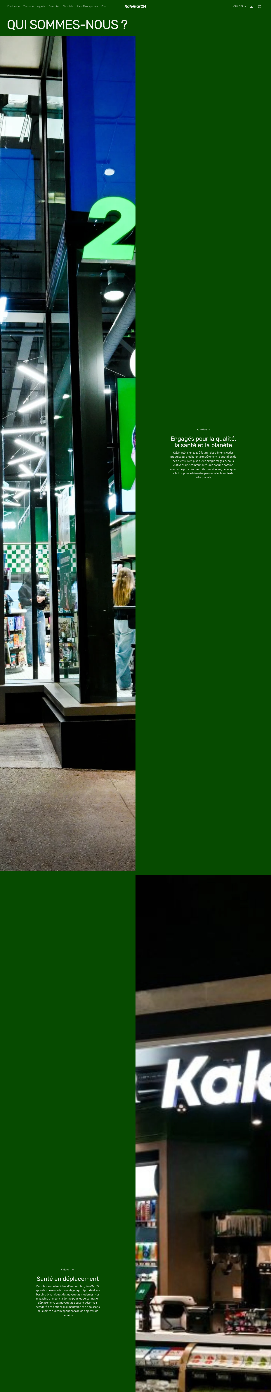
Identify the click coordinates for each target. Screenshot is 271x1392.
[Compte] (251, 6)
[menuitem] (104, 6)
